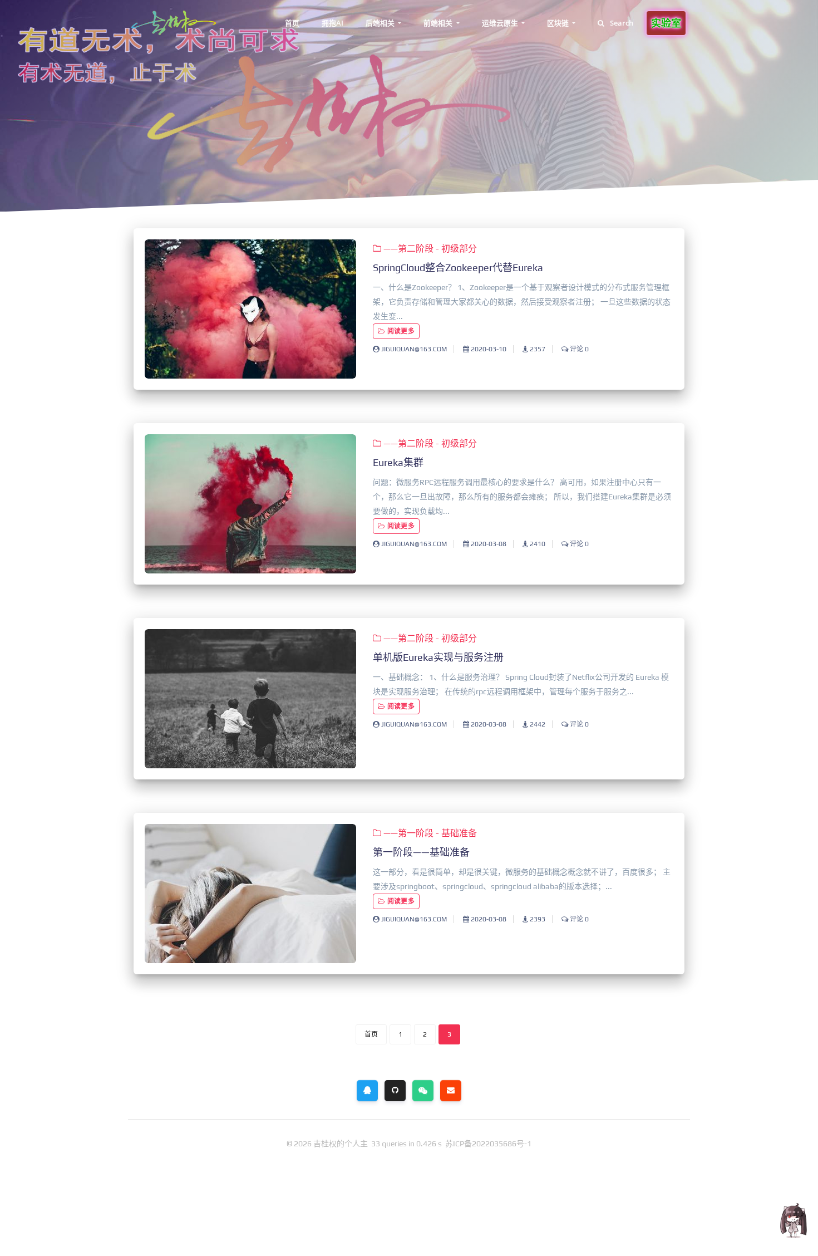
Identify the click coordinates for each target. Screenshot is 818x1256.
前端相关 (438, 23)
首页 (292, 23)
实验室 (666, 23)
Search (621, 23)
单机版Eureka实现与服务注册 (438, 657)
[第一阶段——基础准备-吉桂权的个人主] (250, 893)
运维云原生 (501, 23)
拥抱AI (332, 23)
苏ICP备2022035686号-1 (488, 1143)
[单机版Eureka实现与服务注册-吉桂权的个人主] (250, 698)
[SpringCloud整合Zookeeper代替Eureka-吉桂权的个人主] (250, 309)
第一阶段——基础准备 (421, 852)
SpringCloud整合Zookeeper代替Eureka (458, 267)
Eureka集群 (398, 462)
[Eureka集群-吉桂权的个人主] (250, 503)
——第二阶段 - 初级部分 (429, 248)
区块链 (558, 23)
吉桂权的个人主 (341, 1143)
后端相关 (381, 23)
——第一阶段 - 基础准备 (429, 833)
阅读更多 (400, 331)
